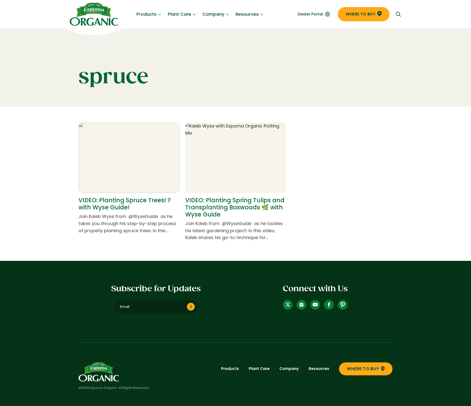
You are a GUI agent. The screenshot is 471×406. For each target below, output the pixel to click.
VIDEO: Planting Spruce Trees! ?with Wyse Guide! (124, 203)
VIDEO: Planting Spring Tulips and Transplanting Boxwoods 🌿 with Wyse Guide (235, 207)
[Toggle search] (398, 14)
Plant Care (179, 14)
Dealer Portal (310, 14)
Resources (247, 14)
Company (213, 14)
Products (146, 14)
